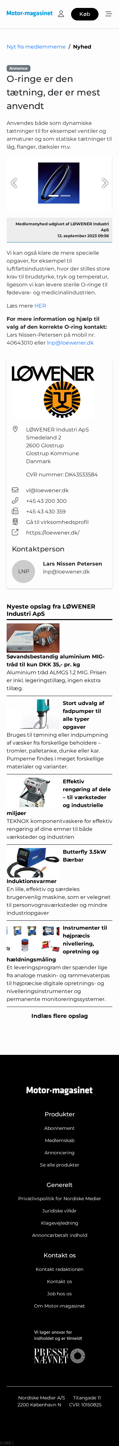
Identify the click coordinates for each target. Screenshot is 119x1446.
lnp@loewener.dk (70, 343)
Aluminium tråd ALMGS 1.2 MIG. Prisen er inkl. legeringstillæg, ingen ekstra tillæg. (56, 672)
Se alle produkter (59, 1165)
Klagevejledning (59, 1223)
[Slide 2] (65, 196)
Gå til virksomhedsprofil (57, 522)
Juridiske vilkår (59, 1211)
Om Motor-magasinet (59, 1306)
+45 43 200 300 (46, 501)
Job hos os (59, 1294)
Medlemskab (59, 1140)
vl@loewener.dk (47, 490)
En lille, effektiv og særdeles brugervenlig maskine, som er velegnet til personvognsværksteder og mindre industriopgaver (59, 882)
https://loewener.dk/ (52, 533)
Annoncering (60, 1153)
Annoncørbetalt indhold (59, 1235)
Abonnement (59, 1128)
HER (40, 306)
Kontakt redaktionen (59, 1269)
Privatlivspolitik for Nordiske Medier (59, 1199)
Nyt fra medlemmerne (36, 47)
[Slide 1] (54, 196)
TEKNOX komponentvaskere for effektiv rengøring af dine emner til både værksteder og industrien (59, 809)
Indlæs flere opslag (59, 1016)
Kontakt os (59, 1281)
